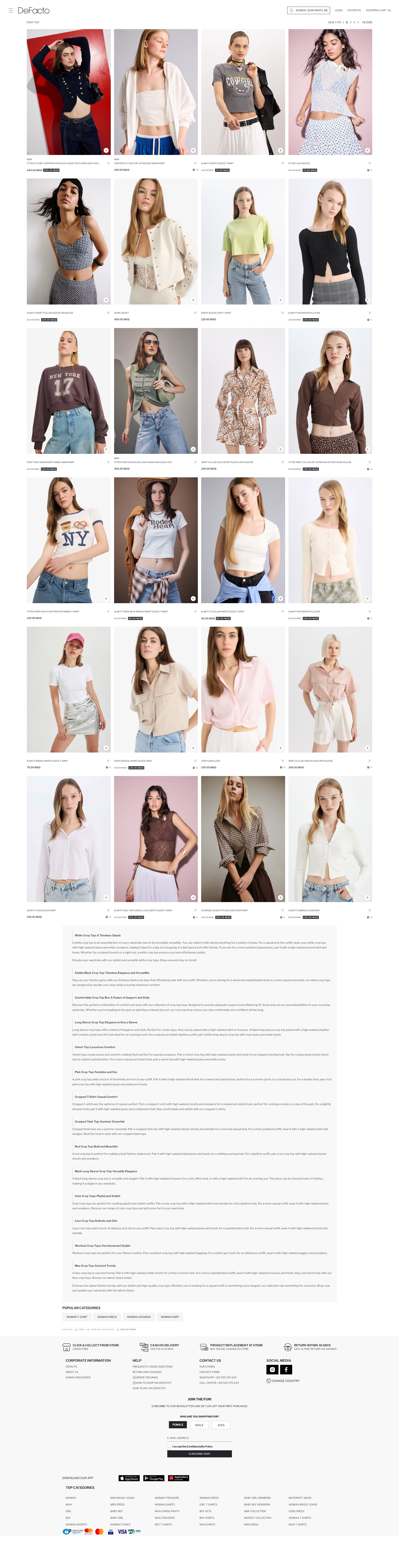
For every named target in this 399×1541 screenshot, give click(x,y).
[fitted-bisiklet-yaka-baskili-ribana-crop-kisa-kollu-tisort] (156, 540)
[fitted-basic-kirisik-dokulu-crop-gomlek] (69, 839)
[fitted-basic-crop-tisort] (243, 540)
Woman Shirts (165, 1504)
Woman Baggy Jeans (303, 1504)
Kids (221, 1425)
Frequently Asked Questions (153, 1366)
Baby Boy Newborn (257, 1504)
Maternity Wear (300, 1497)
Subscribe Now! (199, 1453)
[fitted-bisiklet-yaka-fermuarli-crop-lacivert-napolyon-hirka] (69, 92)
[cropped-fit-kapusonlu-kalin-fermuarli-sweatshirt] (156, 92)
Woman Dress (209, 1497)
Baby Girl (116, 1517)
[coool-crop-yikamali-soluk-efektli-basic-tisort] (243, 241)
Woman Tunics (120, 1524)
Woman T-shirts (300, 1517)
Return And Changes (147, 1372)
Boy (68, 1517)
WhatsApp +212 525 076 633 (218, 1377)
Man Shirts (207, 1524)
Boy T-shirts (163, 1524)
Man (69, 1504)
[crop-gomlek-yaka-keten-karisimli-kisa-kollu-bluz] (330, 690)
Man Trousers (165, 1517)
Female (177, 1424)
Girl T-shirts (208, 1504)
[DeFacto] (33, 10)
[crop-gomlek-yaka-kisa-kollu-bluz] (243, 391)
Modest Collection (257, 1517)
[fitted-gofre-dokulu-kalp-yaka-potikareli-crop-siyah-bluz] (69, 241)
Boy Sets (206, 1511)
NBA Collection (255, 1511)
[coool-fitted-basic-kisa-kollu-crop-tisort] (69, 690)
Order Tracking (147, 1377)
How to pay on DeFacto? (149, 1388)
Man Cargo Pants (167, 1511)
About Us (72, 1372)
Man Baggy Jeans (122, 1497)
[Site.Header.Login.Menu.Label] (10, 10)
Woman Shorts (76, 1524)
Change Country (286, 1381)
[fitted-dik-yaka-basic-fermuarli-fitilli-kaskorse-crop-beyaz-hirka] (330, 839)
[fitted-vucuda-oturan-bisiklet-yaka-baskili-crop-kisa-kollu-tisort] (243, 92)
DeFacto (71, 1366)
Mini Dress (251, 1524)
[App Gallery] (178, 1478)
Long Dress (296, 1511)
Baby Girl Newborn (257, 1497)
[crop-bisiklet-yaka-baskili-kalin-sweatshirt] (69, 391)
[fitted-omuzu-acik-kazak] (330, 241)
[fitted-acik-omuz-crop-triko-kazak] (330, 540)
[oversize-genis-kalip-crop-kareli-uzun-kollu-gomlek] (243, 839)
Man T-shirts (298, 1524)
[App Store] (129, 1478)
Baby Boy (116, 1511)
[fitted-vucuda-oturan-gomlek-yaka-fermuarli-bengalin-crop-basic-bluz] (330, 391)
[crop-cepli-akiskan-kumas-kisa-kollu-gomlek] (156, 690)
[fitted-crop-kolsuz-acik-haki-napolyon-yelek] (156, 391)
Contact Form (209, 1372)
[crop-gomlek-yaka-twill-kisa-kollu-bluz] (243, 690)
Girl (68, 1511)
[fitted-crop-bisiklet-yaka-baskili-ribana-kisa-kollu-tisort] (69, 540)
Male (199, 1425)
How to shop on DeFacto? (153, 1382)
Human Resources (78, 1377)
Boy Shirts (207, 1517)
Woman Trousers (167, 1497)
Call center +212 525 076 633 (219, 1382)
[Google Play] (154, 1478)
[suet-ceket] (156, 241)
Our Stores (207, 1366)
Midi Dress (117, 1504)
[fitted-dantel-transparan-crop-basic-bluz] (330, 92)
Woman (71, 1497)
